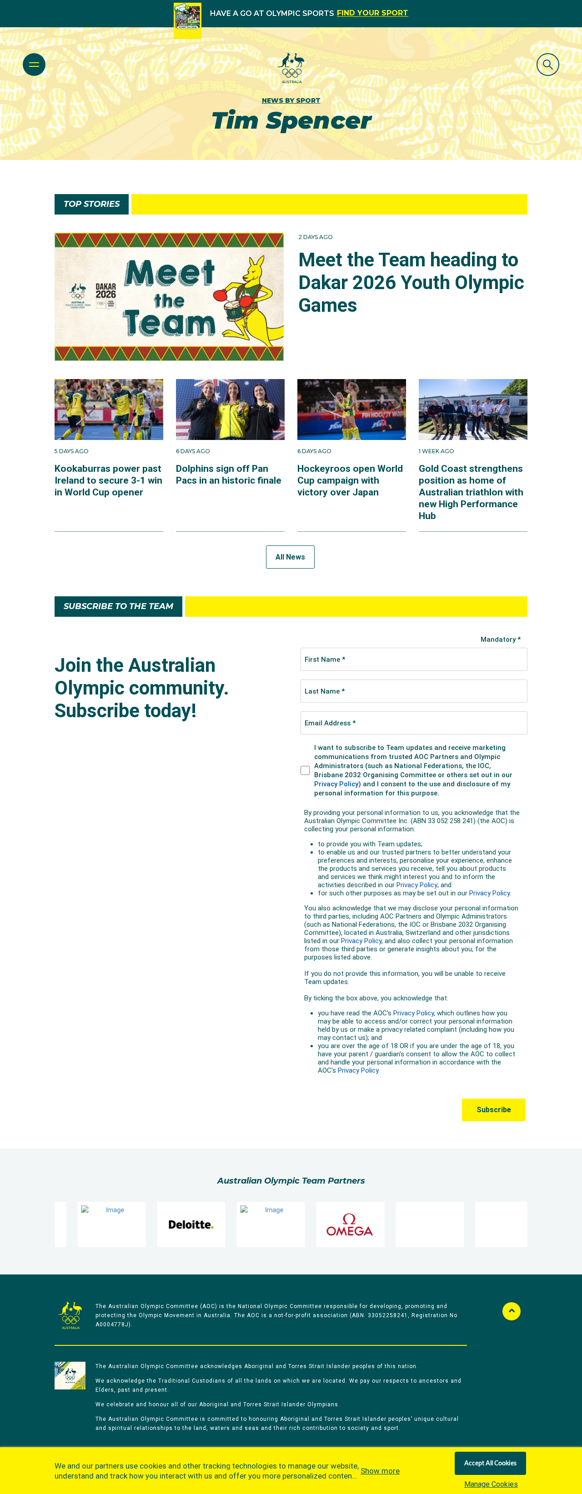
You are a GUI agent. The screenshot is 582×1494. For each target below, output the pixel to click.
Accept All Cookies (490, 1463)
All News (290, 557)
